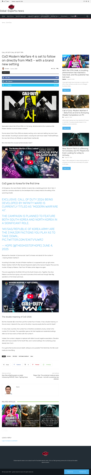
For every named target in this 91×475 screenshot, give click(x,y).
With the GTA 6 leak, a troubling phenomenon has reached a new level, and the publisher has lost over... (75, 73)
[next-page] (6, 430)
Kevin (7, 68)
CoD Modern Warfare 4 (24, 356)
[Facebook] (84, 1)
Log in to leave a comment (9, 440)
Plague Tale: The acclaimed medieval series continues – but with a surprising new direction (46, 377)
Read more (66, 90)
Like (57, 77)
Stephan (64, 79)
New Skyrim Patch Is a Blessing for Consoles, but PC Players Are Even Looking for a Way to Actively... (75, 151)
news (31, 356)
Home (3, 22)
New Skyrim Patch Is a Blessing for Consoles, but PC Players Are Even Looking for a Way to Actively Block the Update (49, 422)
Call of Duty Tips (17, 52)
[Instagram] (86, 1)
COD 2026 (15, 356)
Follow (56, 81)
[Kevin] (3, 69)
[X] (88, 1)
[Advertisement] (45, 36)
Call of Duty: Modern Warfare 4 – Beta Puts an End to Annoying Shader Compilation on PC (30, 423)
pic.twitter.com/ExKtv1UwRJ (22, 239)
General (49, 416)
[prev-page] (3, 430)
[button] (87, 16)
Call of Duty (9, 22)
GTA (11, 416)
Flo (63, 117)
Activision (9, 356)
